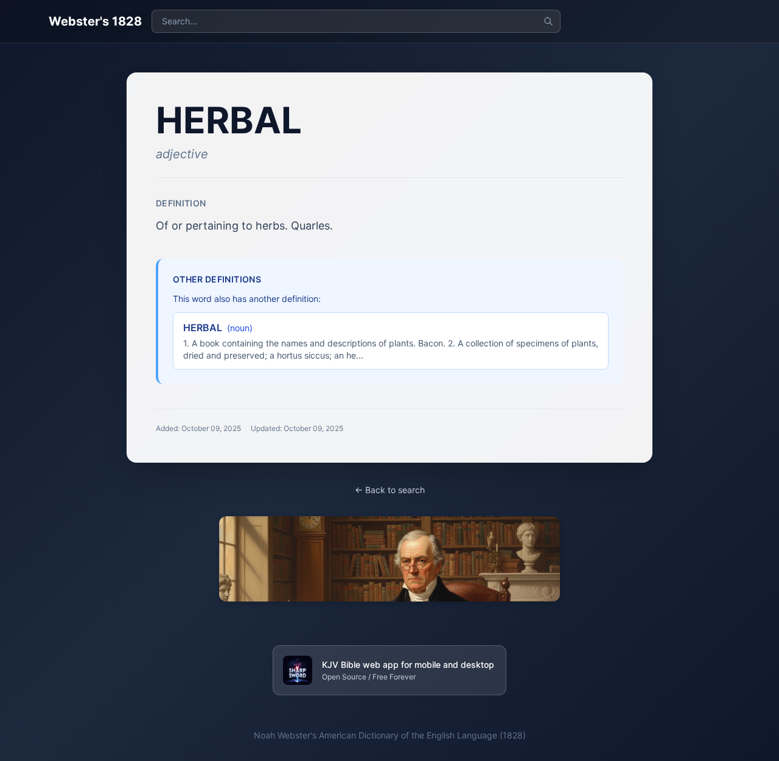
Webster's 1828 (95, 21)
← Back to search (390, 490)
